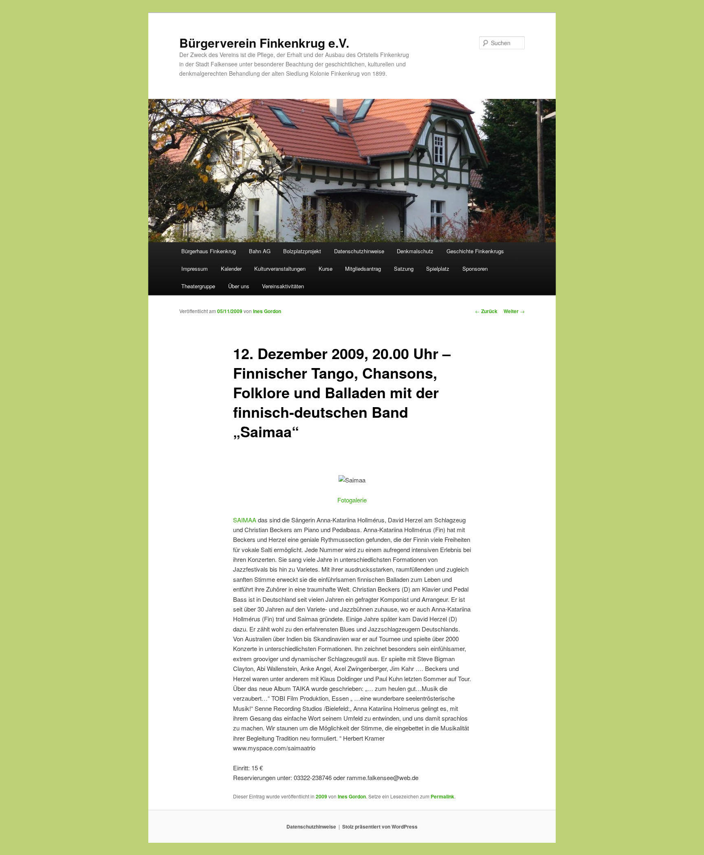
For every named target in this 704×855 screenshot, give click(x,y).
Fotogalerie (352, 499)
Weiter (514, 311)
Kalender (231, 268)
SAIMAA (244, 519)
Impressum (194, 268)
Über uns (238, 286)
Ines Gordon (267, 311)
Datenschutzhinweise (359, 251)
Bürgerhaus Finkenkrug (208, 251)
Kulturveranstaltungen (280, 268)
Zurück (486, 311)
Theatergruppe (198, 286)
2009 (321, 796)
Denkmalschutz (415, 251)
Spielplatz (437, 268)
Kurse (325, 268)
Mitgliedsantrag (363, 268)
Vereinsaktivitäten (283, 286)
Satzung (404, 268)
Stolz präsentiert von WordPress (380, 826)
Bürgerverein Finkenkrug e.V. (264, 42)
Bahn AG (260, 251)
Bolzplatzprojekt (302, 251)
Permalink (442, 796)
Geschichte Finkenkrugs (475, 251)
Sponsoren (475, 268)
